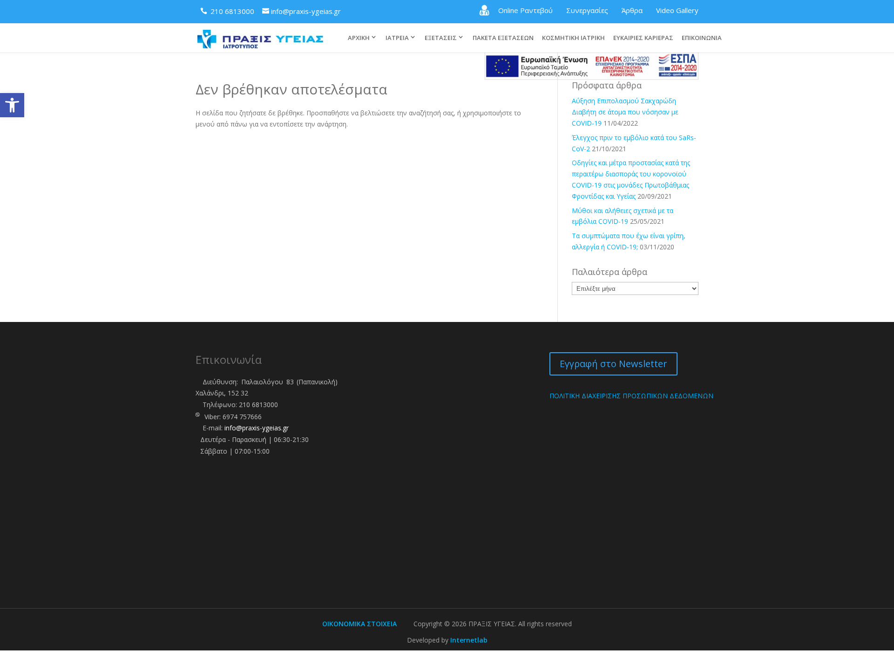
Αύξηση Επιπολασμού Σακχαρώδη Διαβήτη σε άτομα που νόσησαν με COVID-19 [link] (625, 111)
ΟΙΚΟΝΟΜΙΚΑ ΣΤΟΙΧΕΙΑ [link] (359, 623)
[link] (12, 105)
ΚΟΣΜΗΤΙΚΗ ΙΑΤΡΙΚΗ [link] (573, 38)
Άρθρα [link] (632, 10)
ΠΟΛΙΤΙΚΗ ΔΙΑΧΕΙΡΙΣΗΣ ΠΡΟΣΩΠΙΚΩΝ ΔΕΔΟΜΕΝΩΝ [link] (631, 395)
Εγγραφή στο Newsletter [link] (613, 363)
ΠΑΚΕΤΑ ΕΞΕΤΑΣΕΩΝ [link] (503, 38)
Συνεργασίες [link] (587, 10)
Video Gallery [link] (677, 10)
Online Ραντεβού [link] (525, 10)
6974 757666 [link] (242, 416)
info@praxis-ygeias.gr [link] (256, 427)
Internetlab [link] (469, 640)
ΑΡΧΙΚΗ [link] (359, 37)
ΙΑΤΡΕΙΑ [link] (397, 37)
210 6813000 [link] (258, 404)
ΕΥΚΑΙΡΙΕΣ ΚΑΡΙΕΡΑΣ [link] (643, 38)
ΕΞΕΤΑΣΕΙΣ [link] (441, 37)
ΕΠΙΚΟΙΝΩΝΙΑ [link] (702, 38)
